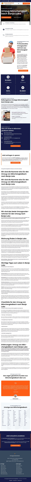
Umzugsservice (21, 188)
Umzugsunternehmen (4, 187)
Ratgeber (10, 480)
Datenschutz (20, 480)
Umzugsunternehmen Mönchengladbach (11, 478)
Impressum (15, 480)
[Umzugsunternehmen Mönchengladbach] (7, 3)
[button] (18, 3)
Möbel (22, 221)
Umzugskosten (14, 322)
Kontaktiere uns (18, 207)
